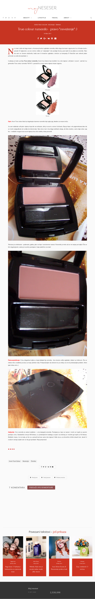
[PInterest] (52, 38)
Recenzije (51, 25)
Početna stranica (60, 477)
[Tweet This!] (41, 38)
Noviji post (34, 477)
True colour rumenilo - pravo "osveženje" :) (47, 29)
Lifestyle (42, 18)
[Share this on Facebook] (39, 38)
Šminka (58, 25)
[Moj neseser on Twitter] (6, 17)
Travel (55, 18)
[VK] (49, 38)
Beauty (26, 18)
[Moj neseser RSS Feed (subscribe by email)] (12, 17)
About (66, 18)
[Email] (55, 38)
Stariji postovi (46, 477)
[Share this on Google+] (45, 38)
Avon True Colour (40, 25)
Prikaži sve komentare (41, 487)
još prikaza (59, 532)
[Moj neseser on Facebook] (3, 17)
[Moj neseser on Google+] (9, 17)
